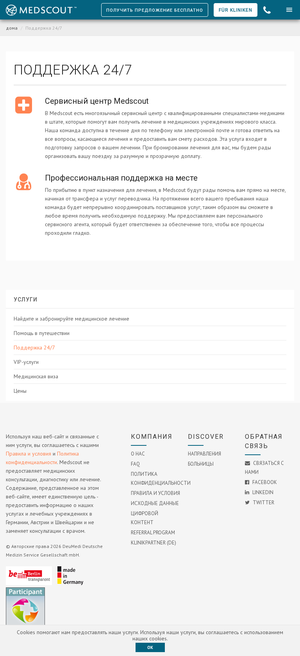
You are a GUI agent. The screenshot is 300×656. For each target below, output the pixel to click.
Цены (20, 390)
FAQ (135, 464)
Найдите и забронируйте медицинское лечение (71, 318)
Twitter (263, 502)
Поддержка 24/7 (34, 347)
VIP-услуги (26, 361)
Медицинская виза (36, 376)
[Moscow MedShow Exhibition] (27, 624)
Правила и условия (28, 453)
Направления (204, 453)
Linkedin (262, 492)
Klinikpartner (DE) (153, 542)
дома (12, 28)
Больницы (201, 464)
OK (150, 647)
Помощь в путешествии (42, 333)
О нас (138, 453)
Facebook (264, 482)
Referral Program (153, 532)
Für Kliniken (235, 10)
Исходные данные (155, 503)
